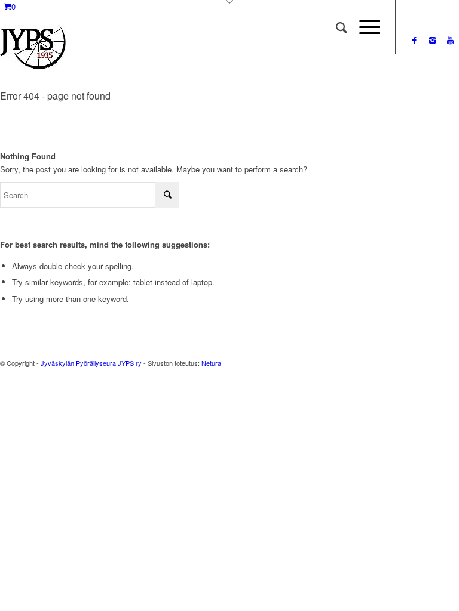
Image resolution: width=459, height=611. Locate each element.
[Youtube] (450, 40)
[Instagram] (432, 40)
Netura (211, 363)
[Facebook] (414, 40)
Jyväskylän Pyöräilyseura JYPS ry (91, 363)
